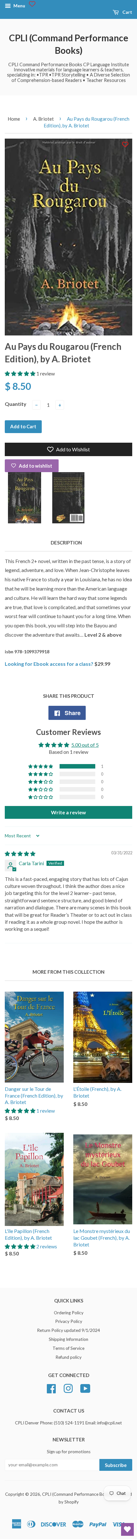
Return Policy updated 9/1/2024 (68, 1330)
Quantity (15, 404)
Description (66, 542)
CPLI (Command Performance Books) (68, 44)
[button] (20, 373)
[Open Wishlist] (127, 1529)
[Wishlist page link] (32, 4)
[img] (20, 853)
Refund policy (68, 1357)
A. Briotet (43, 119)
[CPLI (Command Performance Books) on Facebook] (51, 1387)
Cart (126, 12)
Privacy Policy (68, 1321)
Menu (18, 5)
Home (14, 119)
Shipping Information (68, 1339)
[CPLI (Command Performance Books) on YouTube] (85, 1387)
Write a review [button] (68, 812)
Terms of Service (68, 1348)
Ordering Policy (68, 1312)
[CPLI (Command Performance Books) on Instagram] (68, 1387)
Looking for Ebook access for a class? (49, 664)
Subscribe (116, 1465)
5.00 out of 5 (85, 745)
